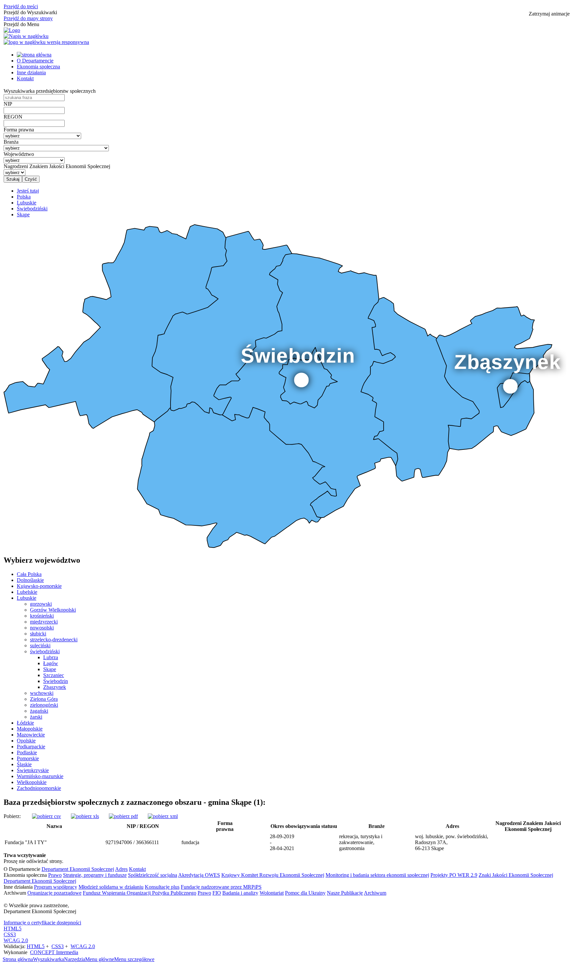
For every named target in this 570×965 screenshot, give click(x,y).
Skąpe (49, 669)
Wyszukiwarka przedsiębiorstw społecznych (50, 91)
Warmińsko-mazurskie (40, 776)
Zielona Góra (44, 699)
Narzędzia (74, 959)
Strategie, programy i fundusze (95, 875)
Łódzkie (25, 723)
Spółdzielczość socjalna (152, 875)
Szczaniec (53, 675)
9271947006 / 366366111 (132, 842)
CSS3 (10, 934)
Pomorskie (28, 758)
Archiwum (375, 893)
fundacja (190, 842)
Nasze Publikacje (345, 893)
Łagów (50, 663)
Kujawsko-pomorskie (39, 586)
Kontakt (25, 78)
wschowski (41, 693)
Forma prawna (19, 129)
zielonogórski (44, 705)
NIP (8, 104)
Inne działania (31, 72)
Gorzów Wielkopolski (53, 610)
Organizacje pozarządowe (54, 893)
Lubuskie (26, 598)
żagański (39, 711)
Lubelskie (27, 592)
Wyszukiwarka (48, 959)
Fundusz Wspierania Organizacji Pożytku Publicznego (139, 893)
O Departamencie (35, 60)
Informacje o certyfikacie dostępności (42, 922)
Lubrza (50, 657)
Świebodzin (55, 681)
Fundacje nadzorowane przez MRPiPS (221, 887)
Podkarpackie (31, 746)
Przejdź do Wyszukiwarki (30, 12)
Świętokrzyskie (33, 770)
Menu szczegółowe (134, 959)
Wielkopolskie (32, 782)
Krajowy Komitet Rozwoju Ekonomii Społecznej (272, 875)
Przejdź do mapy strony (28, 18)
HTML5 (12, 928)
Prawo (55, 875)
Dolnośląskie (30, 580)
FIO (216, 893)
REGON (13, 117)
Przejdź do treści (21, 6)
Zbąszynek (54, 687)
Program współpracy (55, 887)
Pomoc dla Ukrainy (305, 893)
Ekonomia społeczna (38, 66)
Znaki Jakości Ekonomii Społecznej (516, 875)
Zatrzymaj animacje (549, 14)
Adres (121, 869)
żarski (36, 717)
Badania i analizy (240, 893)
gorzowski (41, 604)
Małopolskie (30, 729)
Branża (11, 142)
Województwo (19, 154)
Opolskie (26, 740)
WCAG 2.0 (16, 940)
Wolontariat (272, 893)
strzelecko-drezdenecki (54, 639)
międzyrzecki (44, 622)
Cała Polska (29, 574)
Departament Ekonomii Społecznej (78, 869)
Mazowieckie (31, 734)
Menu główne (99, 959)
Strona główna (18, 959)
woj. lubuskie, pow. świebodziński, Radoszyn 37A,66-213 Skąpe (451, 842)
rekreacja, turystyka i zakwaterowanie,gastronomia (360, 842)
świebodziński (45, 651)
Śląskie (24, 764)
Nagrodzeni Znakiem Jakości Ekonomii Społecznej (57, 166)
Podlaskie (27, 752)
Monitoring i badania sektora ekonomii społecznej (377, 875)
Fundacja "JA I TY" (26, 842)
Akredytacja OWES (199, 875)
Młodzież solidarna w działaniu (111, 887)
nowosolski (42, 627)
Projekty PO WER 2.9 (453, 875)
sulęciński (40, 645)
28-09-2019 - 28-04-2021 (282, 842)
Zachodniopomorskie (39, 788)
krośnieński (42, 616)
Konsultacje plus (162, 887)
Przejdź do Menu (21, 24)
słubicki (38, 633)
